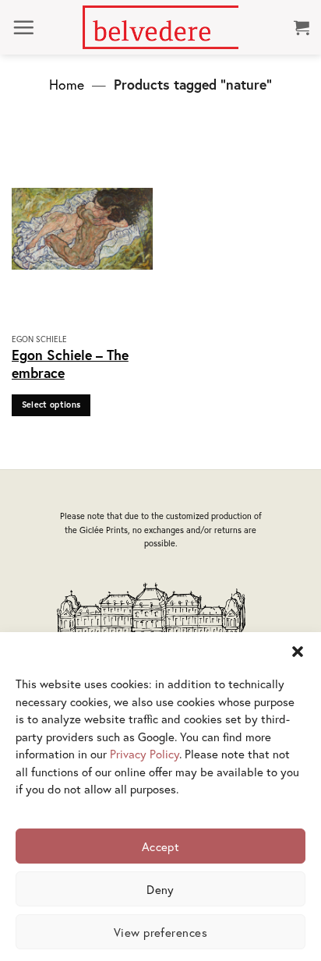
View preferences (160, 932)
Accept (161, 846)
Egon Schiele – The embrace (70, 364)
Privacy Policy (144, 753)
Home (66, 85)
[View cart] (301, 27)
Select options (51, 404)
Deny (160, 889)
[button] (297, 651)
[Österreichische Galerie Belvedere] (160, 27)
